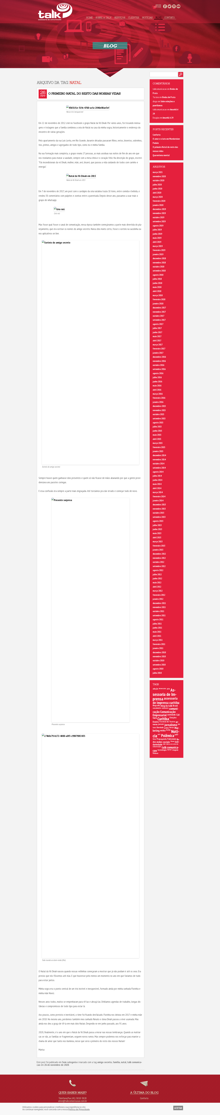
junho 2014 (157, 480)
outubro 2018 (158, 266)
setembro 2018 (159, 270)
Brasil (175, 705)
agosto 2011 (158, 619)
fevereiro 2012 (159, 594)
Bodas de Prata (168, 97)
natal (123, 1062)
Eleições (173, 717)
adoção (155, 688)
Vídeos (155, 753)
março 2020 (158, 196)
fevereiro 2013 (159, 545)
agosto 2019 (158, 225)
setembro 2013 (159, 517)
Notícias (147, 17)
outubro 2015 (158, 414)
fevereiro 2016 (159, 397)
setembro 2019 (159, 221)
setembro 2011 (159, 615)
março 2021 (158, 172)
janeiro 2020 (158, 205)
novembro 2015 (159, 410)
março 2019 (158, 246)
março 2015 (158, 443)
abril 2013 (157, 537)
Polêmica (167, 735)
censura (165, 708)
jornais (161, 724)
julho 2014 (157, 475)
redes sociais (163, 742)
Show (172, 741)
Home (89, 17)
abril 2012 (157, 586)
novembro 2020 (159, 176)
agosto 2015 (158, 422)
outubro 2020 (158, 180)
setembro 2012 (159, 566)
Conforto (156, 134)
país (159, 734)
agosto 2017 (158, 324)
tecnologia (162, 750)
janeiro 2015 (158, 451)
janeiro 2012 (158, 599)
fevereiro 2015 (159, 447)
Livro (166, 727)
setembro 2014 (159, 467)
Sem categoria (69, 1062)
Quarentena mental (161, 155)
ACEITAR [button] (178, 1107)
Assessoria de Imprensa (164, 694)
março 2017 (158, 344)
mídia (163, 730)
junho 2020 (157, 188)
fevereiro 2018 (159, 299)
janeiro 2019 (158, 254)
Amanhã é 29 (168, 117)
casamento (157, 708)
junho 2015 (157, 430)
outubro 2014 (158, 463)
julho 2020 (157, 184)
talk (164, 744)
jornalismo (170, 725)
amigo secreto (104, 1062)
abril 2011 (157, 635)
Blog (158, 17)
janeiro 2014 (158, 500)
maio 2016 (157, 385)
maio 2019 (157, 237)
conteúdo (171, 714)
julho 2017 (157, 328)
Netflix (168, 730)
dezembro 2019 (159, 209)
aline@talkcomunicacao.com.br (72, 1101)
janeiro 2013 (158, 549)
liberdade (159, 727)
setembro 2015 (159, 418)
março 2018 (158, 295)
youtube (178, 6)
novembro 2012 (159, 558)
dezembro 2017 (159, 307)
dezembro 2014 (159, 455)
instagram (174, 6)
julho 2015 (157, 426)
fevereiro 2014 (159, 496)
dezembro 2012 (159, 553)
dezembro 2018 (159, 258)
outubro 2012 (158, 562)
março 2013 (158, 541)
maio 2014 (157, 484)
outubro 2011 (158, 611)
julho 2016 (157, 377)
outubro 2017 (158, 315)
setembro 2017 (159, 319)
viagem (175, 750)
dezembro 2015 (159, 406)
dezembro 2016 (159, 356)
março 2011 (158, 640)
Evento (156, 721)
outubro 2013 (158, 512)
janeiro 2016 (158, 402)
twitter (169, 750)
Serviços (119, 17)
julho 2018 (157, 278)
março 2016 (158, 393)
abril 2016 (157, 389)
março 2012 (158, 590)
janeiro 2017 (158, 352)
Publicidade (171, 739)
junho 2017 (157, 332)
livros (171, 727)
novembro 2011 (159, 607)
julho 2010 (157, 672)
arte (168, 688)
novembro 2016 (159, 361)
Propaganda (162, 739)
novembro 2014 (159, 459)
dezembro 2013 (159, 504)
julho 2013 (157, 525)
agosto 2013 (158, 521)
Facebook (165, 6)
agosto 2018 (158, 274)
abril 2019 (157, 241)
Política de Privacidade (79, 1109)
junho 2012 (157, 578)
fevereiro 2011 (159, 644)
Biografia (156, 705)
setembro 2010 (159, 664)
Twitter (169, 6)
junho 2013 (157, 529)
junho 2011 (157, 627)
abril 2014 (157, 488)
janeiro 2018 (158, 303)
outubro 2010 (158, 660)
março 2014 (158, 492)
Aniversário (162, 688)
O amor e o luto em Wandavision (166, 138)
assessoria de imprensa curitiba (166, 700)
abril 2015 (157, 439)
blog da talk (166, 705)
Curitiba (163, 718)
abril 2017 (157, 340)
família (116, 1062)
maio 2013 (157, 533)
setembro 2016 (159, 369)
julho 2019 (157, 229)
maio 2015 (157, 434)
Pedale (156, 143)
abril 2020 (157, 192)
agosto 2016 (158, 373)
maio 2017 (157, 336)
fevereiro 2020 (159, 200)
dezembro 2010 (159, 652)
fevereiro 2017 (159, 348)
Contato (169, 17)
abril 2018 (157, 291)
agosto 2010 (158, 668)
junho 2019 (157, 233)
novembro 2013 (159, 508)
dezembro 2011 (159, 603)
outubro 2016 (158, 365)
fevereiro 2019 (159, 250)
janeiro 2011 (158, 648)
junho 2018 (157, 283)
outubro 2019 (158, 217)
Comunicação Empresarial (164, 713)
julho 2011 (157, 623)
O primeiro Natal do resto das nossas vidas (84, 93)
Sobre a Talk (103, 17)
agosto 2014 (158, 471)
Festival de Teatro (167, 721)
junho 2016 (157, 381)
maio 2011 (157, 631)
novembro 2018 (159, 262)
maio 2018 (157, 287)
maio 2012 (157, 582)
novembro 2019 (159, 213)
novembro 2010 (159, 656)
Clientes (133, 17)
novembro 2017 (159, 311)
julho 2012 (157, 574)
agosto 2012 (158, 570)
